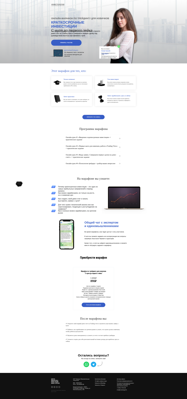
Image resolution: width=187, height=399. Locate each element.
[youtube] (57, 387)
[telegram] (54, 387)
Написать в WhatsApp (100, 383)
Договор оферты (121, 379)
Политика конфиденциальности (124, 381)
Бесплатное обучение (100, 379)
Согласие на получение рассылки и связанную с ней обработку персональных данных (125, 384)
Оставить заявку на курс (101, 381)
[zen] (59, 387)
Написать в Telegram (100, 385)
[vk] (52, 387)
